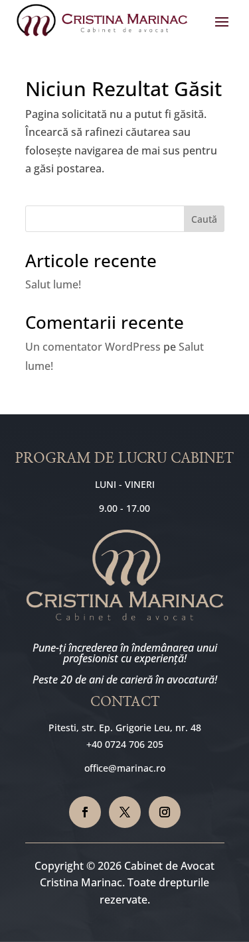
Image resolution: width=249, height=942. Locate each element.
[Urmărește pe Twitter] (125, 812)
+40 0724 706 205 (124, 744)
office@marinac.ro (124, 768)
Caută (204, 219)
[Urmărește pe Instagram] (165, 812)
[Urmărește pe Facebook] (85, 812)
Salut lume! (53, 284)
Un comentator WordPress (93, 346)
